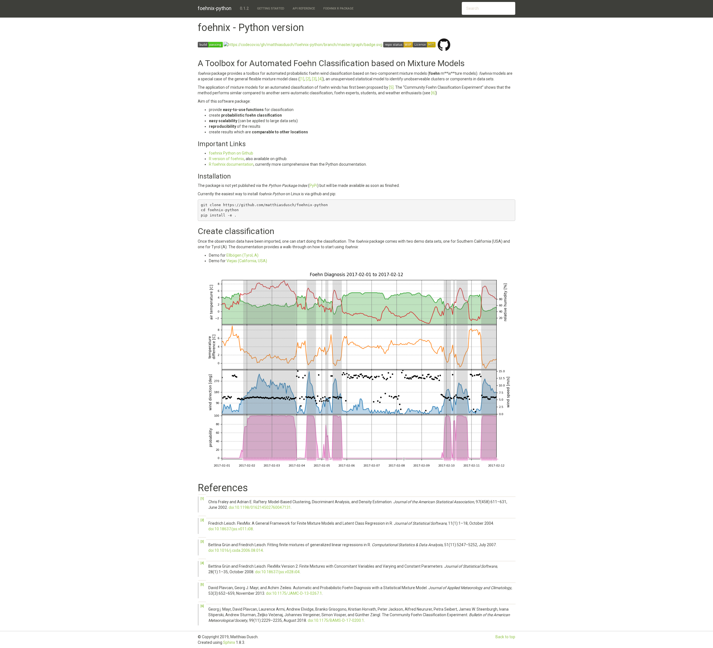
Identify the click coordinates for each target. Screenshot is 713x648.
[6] (433, 93)
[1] (302, 79)
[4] (320, 79)
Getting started (270, 8)
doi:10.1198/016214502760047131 (260, 507)
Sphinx (229, 642)
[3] (314, 79)
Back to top (505, 637)
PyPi (313, 185)
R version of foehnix (226, 158)
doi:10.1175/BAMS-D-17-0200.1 (336, 620)
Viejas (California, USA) (246, 261)
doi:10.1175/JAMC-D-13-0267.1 (294, 593)
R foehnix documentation (231, 164)
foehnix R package (338, 8)
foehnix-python (214, 8)
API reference (304, 8)
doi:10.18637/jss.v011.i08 (230, 529)
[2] (308, 79)
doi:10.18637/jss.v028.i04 (277, 572)
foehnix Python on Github (231, 153)
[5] (391, 87)
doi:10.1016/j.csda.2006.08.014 (235, 550)
